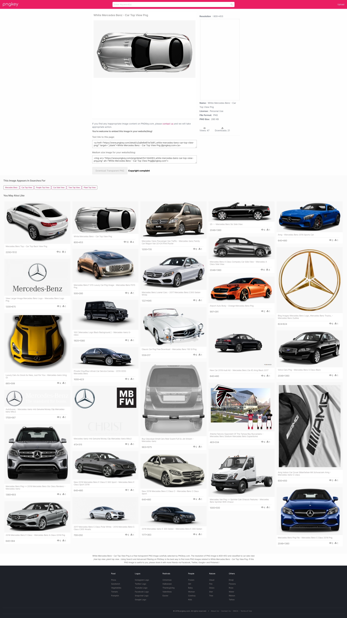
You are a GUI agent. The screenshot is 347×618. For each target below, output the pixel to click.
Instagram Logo (142, 580)
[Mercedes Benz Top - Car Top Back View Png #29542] (37, 222)
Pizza (113, 580)
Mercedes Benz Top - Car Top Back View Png (26, 246)
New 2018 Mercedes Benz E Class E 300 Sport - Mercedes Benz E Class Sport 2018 (104, 483)
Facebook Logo (142, 592)
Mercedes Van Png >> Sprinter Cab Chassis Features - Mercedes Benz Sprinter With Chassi (239, 500)
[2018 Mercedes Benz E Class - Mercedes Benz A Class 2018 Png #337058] (37, 517)
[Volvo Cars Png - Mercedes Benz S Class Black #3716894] (310, 348)
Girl (189, 584)
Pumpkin (115, 595)
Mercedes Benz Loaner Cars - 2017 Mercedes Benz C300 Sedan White (171, 293)
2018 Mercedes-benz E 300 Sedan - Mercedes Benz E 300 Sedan (172, 529)
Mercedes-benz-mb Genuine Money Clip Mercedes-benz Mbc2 (103, 438)
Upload (341, 4)
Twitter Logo (140, 584)
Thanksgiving (169, 588)
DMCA (235, 611)
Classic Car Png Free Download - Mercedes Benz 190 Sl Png (169, 349)
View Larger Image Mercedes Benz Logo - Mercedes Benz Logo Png (35, 299)
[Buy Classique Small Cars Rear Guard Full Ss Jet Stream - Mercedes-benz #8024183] (173, 399)
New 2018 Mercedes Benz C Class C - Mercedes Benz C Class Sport (170, 492)
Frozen (191, 580)
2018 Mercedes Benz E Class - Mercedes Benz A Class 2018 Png (35, 535)
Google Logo (140, 599)
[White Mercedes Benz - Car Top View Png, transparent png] (144, 49)
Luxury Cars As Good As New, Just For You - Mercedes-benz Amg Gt (36, 376)
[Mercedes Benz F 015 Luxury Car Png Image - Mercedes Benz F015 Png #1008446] (105, 266)
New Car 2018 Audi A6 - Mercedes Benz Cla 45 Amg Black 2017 (239, 370)
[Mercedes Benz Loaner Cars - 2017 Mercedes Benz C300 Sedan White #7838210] (173, 273)
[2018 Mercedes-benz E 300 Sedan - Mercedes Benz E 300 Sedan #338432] (173, 516)
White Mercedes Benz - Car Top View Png (93, 236)
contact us (168, 123)
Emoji (231, 580)
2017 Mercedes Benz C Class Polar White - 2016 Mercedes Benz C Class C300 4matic (104, 528)
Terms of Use (246, 611)
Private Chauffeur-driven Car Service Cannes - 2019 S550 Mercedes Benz (100, 372)
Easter (165, 595)
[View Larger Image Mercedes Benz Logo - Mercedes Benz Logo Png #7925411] (37, 277)
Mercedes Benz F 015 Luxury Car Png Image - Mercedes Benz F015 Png (104, 286)
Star (211, 592)
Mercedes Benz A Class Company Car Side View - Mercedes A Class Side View (238, 263)
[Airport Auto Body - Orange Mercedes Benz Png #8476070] (241, 290)
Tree (211, 595)
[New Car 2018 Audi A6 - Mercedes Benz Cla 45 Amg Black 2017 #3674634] (241, 343)
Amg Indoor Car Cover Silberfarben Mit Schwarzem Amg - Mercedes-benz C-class (304, 473)
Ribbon (232, 595)
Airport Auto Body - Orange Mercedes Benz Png (232, 306)
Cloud (211, 580)
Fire (210, 584)
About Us (215, 611)
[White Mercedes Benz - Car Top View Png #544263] (105, 217)
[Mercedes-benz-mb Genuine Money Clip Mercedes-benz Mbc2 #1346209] (105, 411)
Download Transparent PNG (110, 170)
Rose (231, 588)
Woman (191, 592)
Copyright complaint (139, 170)
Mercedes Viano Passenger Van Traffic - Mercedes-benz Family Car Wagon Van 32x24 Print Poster (171, 242)
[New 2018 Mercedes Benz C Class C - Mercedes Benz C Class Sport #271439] (173, 471)
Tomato (114, 592)
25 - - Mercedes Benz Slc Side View (226, 224)
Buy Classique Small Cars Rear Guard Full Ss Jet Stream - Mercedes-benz (168, 440)
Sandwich (115, 584)
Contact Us (226, 611)
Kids (190, 599)
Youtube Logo (141, 588)
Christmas (167, 580)
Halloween (167, 584)
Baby (190, 588)
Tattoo (231, 599)
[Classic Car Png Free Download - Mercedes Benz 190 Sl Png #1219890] (173, 327)
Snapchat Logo (141, 595)
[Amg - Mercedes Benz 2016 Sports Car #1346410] (310, 216)
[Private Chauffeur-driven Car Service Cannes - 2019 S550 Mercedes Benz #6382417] (105, 358)
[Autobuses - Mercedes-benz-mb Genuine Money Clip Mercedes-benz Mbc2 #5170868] (37, 398)
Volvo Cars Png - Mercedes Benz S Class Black (299, 370)
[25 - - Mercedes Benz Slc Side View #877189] (241, 211)
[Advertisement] (141, 98)
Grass (211, 588)
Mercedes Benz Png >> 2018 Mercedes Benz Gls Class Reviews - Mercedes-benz (35, 487)
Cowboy (192, 595)
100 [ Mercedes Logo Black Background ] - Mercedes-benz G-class (102, 333)
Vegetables (116, 588)
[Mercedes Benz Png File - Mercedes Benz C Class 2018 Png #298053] (310, 511)
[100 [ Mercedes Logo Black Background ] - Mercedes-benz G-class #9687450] (105, 315)
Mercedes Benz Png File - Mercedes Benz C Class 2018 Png (305, 537)
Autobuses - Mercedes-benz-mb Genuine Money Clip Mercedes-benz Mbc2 (35, 410)
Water (231, 592)
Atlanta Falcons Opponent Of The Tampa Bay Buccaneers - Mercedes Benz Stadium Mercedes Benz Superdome (237, 435)
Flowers (232, 584)
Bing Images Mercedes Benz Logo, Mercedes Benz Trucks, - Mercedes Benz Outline (305, 316)
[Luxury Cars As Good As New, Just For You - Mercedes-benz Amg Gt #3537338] (37, 343)
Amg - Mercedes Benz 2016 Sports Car (296, 234)
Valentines (167, 592)
